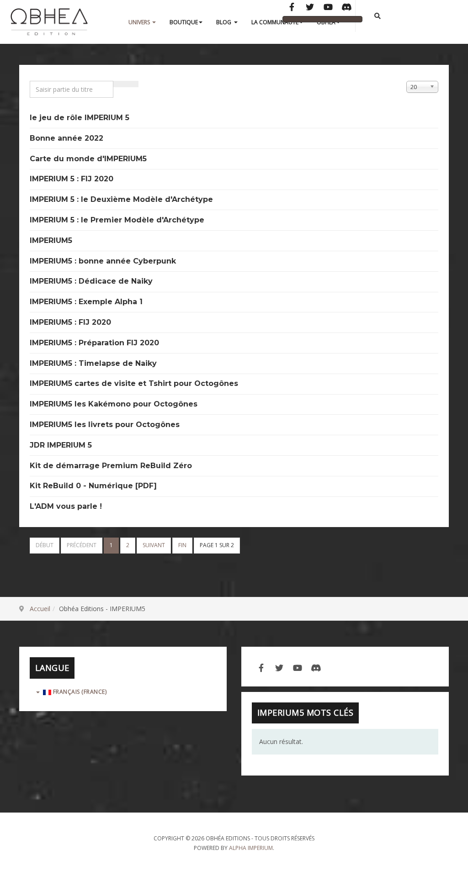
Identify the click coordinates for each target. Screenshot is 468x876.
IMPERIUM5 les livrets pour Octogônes (105, 424)
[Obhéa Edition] (49, 22)
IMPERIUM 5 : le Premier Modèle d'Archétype (117, 220)
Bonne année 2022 (66, 138)
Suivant (154, 545)
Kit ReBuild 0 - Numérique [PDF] (93, 485)
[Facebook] (291, 7)
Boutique (184, 22)
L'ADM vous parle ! (66, 506)
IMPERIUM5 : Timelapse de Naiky (93, 363)
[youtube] (297, 667)
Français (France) (78, 692)
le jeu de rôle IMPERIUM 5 (79, 117)
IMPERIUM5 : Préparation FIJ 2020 (94, 342)
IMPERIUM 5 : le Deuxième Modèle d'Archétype (121, 199)
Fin (182, 545)
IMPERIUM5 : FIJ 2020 (70, 322)
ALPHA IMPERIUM (251, 848)
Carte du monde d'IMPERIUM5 (88, 158)
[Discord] (346, 7)
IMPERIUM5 (51, 240)
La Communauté (274, 22)
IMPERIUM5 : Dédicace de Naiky (91, 281)
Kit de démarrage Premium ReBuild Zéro (111, 465)
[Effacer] (132, 84)
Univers (139, 22)
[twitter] (279, 667)
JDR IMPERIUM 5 (61, 445)
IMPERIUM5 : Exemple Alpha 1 (86, 301)
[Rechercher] (119, 84)
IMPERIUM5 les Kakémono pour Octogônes (113, 404)
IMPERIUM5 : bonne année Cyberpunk (103, 261)
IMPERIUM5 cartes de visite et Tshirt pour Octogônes (134, 383)
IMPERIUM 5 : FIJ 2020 (71, 178)
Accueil (40, 608)
